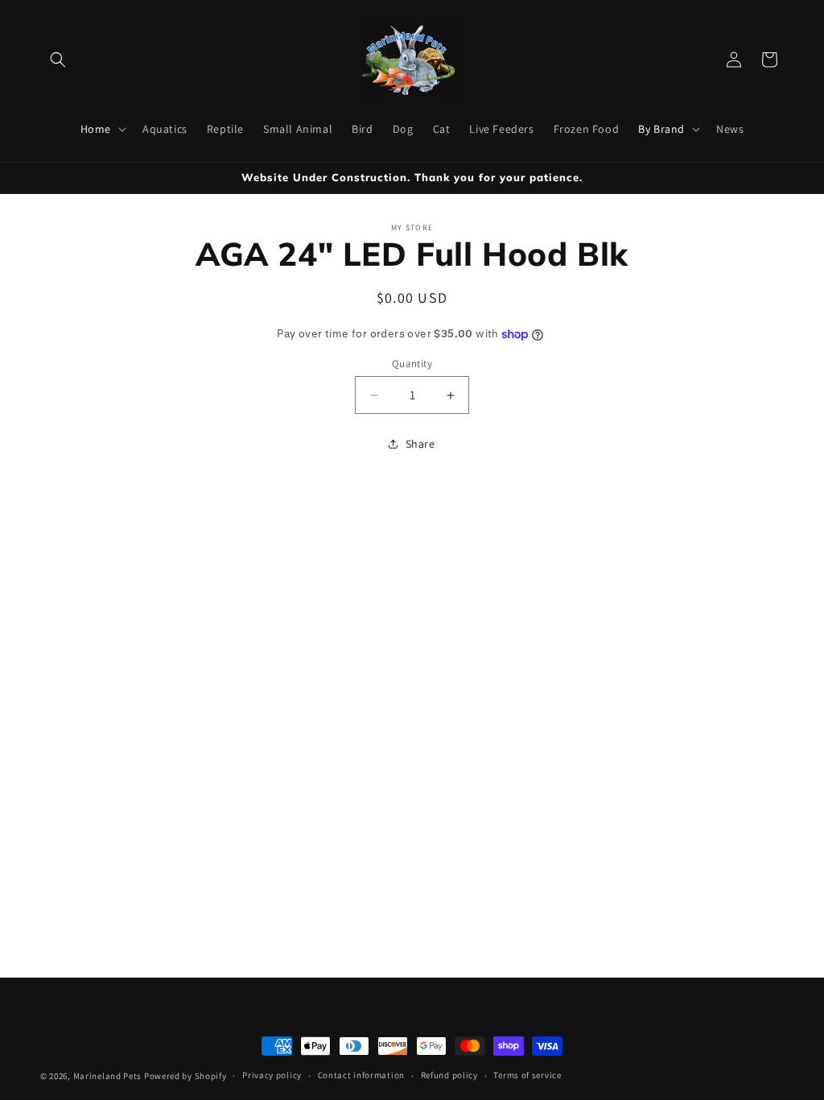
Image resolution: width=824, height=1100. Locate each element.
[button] (58, 59)
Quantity (412, 363)
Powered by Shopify (185, 1075)
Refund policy (449, 1075)
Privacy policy (272, 1075)
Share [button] (420, 443)
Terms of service (527, 1075)
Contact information (361, 1075)
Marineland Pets (107, 1075)
